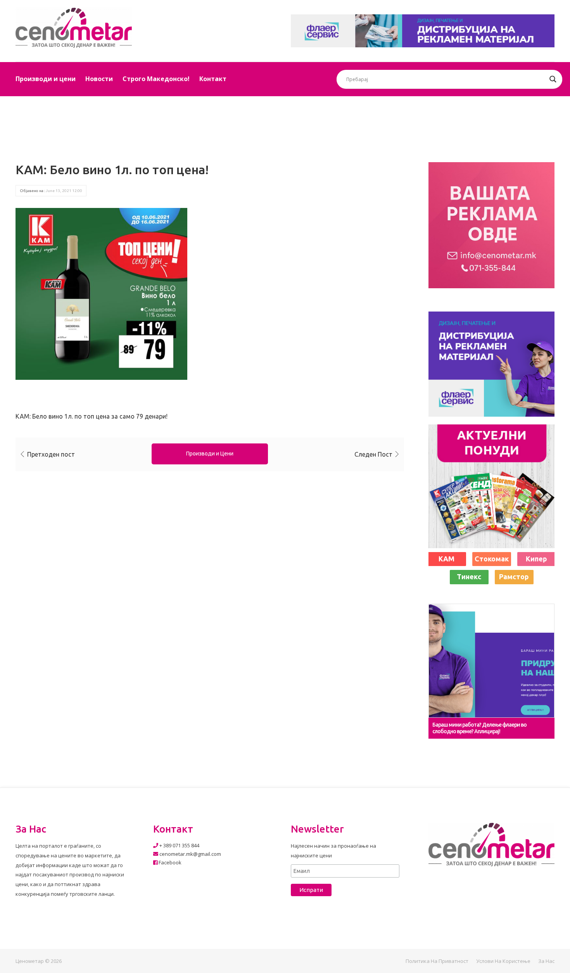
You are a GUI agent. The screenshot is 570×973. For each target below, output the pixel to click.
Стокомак (492, 559)
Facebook (169, 862)
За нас (546, 960)
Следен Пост (373, 454)
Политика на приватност (437, 960)
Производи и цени (46, 78)
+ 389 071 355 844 (178, 845)
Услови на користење (503, 960)
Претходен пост (51, 454)
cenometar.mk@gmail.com (189, 853)
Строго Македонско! (156, 78)
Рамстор (514, 576)
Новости (99, 78)
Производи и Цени (209, 453)
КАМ (446, 559)
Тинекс (469, 576)
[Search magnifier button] (553, 79)
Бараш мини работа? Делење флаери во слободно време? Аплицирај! (479, 728)
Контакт (212, 78)
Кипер (536, 559)
